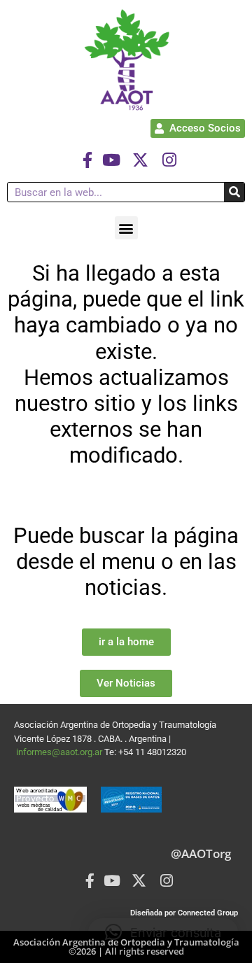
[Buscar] (234, 192)
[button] (126, 227)
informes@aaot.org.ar (60, 752)
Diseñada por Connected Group (184, 913)
